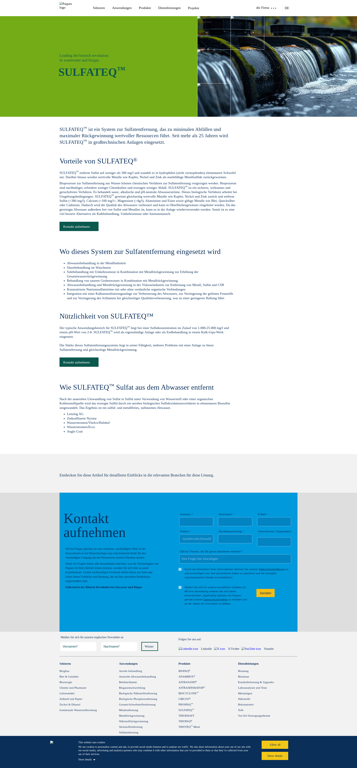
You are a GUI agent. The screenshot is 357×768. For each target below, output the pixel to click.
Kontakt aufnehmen (76, 226)
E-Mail (261, 514)
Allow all (274, 744)
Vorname (185, 514)
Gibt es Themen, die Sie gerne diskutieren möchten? (211, 551)
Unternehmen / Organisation (274, 531)
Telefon (184, 531)
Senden (265, 593)
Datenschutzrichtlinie (215, 599)
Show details (85, 759)
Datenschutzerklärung (272, 569)
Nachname (225, 514)
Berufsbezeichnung (230, 531)
